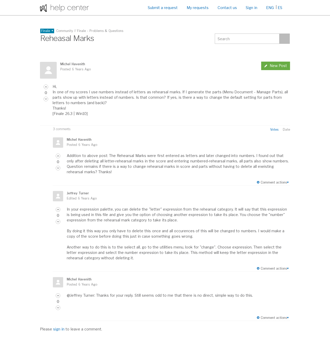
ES (280, 7)
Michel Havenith (72, 64)
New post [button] (278, 65)
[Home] (64, 7)
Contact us (227, 7)
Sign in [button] (251, 7)
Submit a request (163, 7)
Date (286, 129)
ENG (270, 7)
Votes (274, 129)
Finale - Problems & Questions (100, 31)
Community (64, 31)
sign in (58, 329)
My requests (198, 7)
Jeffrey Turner (78, 193)
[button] (46, 87)
